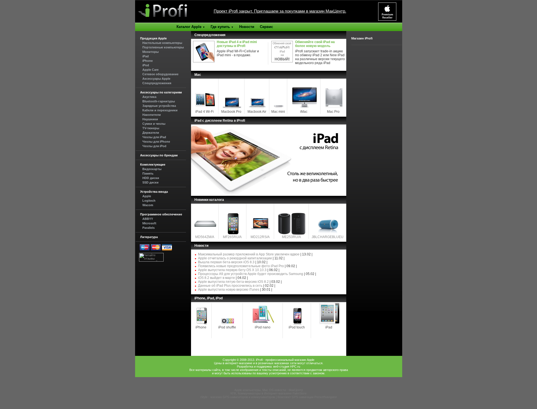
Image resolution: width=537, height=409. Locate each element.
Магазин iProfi (362, 38)
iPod (145, 65)
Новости (246, 27)
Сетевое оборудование (160, 74)
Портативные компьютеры (163, 47)
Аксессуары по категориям (161, 92)
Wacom (147, 205)
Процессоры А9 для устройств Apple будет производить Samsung (250, 274)
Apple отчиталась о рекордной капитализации (235, 258)
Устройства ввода (154, 191)
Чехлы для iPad (154, 137)
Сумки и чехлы (153, 123)
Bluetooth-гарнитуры (158, 101)
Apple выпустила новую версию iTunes (228, 290)
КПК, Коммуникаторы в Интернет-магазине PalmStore (268, 393)
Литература (149, 237)
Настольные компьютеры (162, 42)
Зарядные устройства (159, 105)
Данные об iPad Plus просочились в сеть (230, 286)
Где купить (222, 27)
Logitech (149, 200)
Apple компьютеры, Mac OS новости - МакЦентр (268, 390)
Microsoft (149, 223)
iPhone (147, 60)
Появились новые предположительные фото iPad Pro (241, 266)
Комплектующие (152, 164)
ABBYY (147, 218)
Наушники (150, 119)
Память (148, 173)
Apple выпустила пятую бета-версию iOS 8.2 (233, 282)
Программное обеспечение (161, 214)
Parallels (148, 227)
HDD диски (150, 178)
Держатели (150, 132)
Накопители (151, 114)
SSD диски (150, 182)
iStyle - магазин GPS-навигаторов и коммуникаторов (237, 397)
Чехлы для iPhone (156, 141)
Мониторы (150, 51)
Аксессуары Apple (156, 78)
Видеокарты (151, 169)
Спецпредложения (156, 83)
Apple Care (150, 69)
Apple (146, 196)
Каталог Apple (190, 27)
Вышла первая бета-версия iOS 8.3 (226, 262)
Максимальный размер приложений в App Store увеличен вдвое (249, 254)
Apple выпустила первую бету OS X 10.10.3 (232, 270)
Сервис (266, 27)
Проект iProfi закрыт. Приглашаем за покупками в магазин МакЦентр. (280, 11)
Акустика (149, 96)
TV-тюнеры (150, 128)
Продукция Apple (153, 38)
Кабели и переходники (160, 110)
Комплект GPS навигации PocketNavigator (307, 397)
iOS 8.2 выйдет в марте (216, 278)
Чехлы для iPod (154, 146)
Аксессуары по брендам (159, 155)
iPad (145, 56)
